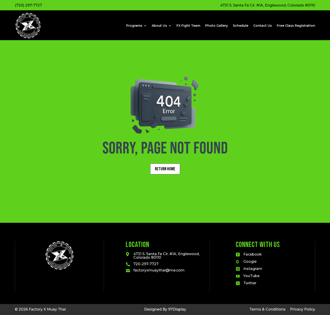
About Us (159, 26)
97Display (177, 309)
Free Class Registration (296, 26)
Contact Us (262, 26)
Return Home (165, 169)
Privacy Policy (302, 309)
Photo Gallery (216, 26)
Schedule (240, 26)
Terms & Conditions (267, 309)
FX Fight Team (188, 26)
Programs (134, 26)
